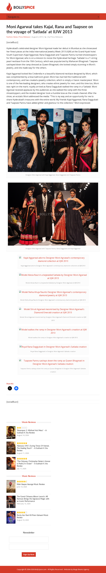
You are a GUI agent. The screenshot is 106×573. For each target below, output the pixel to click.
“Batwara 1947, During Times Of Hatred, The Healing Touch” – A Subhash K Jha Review (33, 448)
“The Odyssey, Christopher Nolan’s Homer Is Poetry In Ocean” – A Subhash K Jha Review (33, 464)
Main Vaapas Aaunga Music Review (31, 484)
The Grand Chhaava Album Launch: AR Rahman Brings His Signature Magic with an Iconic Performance (33, 499)
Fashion (9, 37)
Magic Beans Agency (81, 569)
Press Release (24, 37)
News (15, 37)
